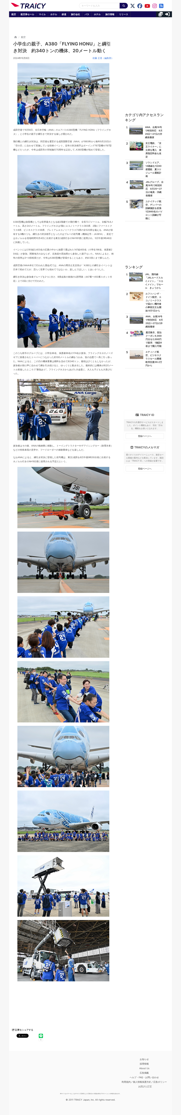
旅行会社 (75, 14)
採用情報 (144, 1063)
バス (87, 14)
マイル (42, 14)
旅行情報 (109, 14)
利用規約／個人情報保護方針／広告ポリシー (144, 1081)
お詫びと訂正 (145, 1086)
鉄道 (64, 14)
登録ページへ (145, 436)
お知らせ (144, 1059)
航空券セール (27, 14)
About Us (144, 1068)
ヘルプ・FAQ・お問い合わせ (144, 1077)
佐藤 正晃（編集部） (103, 58)
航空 (13, 14)
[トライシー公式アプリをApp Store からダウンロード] (27, 1074)
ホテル (53, 14)
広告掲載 (144, 1072)
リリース (123, 14)
